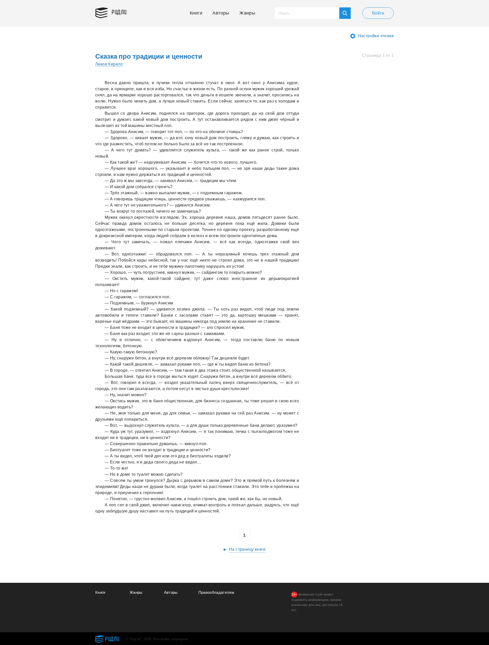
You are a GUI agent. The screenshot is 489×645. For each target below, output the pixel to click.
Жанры (247, 13)
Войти (378, 13)
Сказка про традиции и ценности (148, 56)
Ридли (119, 12)
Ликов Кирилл (109, 64)
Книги (196, 13)
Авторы (220, 13)
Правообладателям (216, 592)
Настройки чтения (376, 36)
